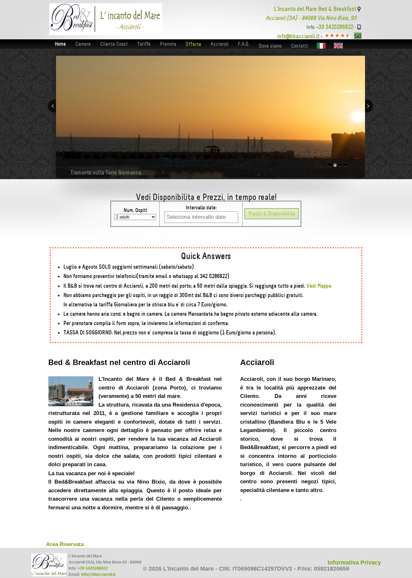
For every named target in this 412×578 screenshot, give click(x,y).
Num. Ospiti (135, 210)
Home (60, 44)
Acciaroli (220, 44)
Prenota (168, 44)
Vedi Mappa (318, 286)
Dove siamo (270, 46)
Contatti (299, 46)
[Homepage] (105, 33)
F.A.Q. (243, 44)
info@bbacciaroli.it (98, 574)
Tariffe (144, 44)
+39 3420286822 (93, 568)
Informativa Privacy (354, 562)
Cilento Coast (114, 44)
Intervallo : (201, 208)
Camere (83, 44)
